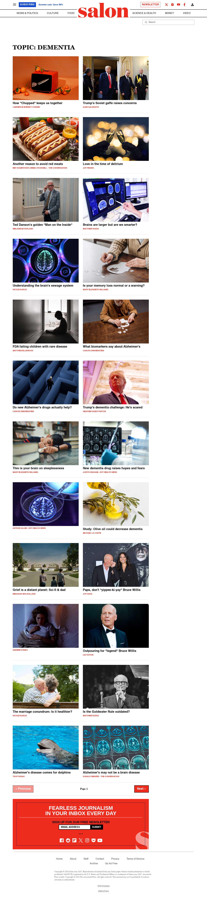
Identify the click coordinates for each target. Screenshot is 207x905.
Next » (141, 788)
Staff (85, 859)
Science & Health (144, 13)
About (73, 859)
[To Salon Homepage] (103, 10)
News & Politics (27, 13)
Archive (94, 863)
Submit (96, 827)
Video (186, 13)
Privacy (115, 859)
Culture (53, 13)
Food (71, 13)
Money (169, 13)
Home (59, 859)
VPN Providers (103, 886)
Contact (100, 859)
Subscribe (27, 4)
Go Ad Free (111, 863)
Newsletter (150, 4)
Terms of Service (135, 859)
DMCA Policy (103, 891)
